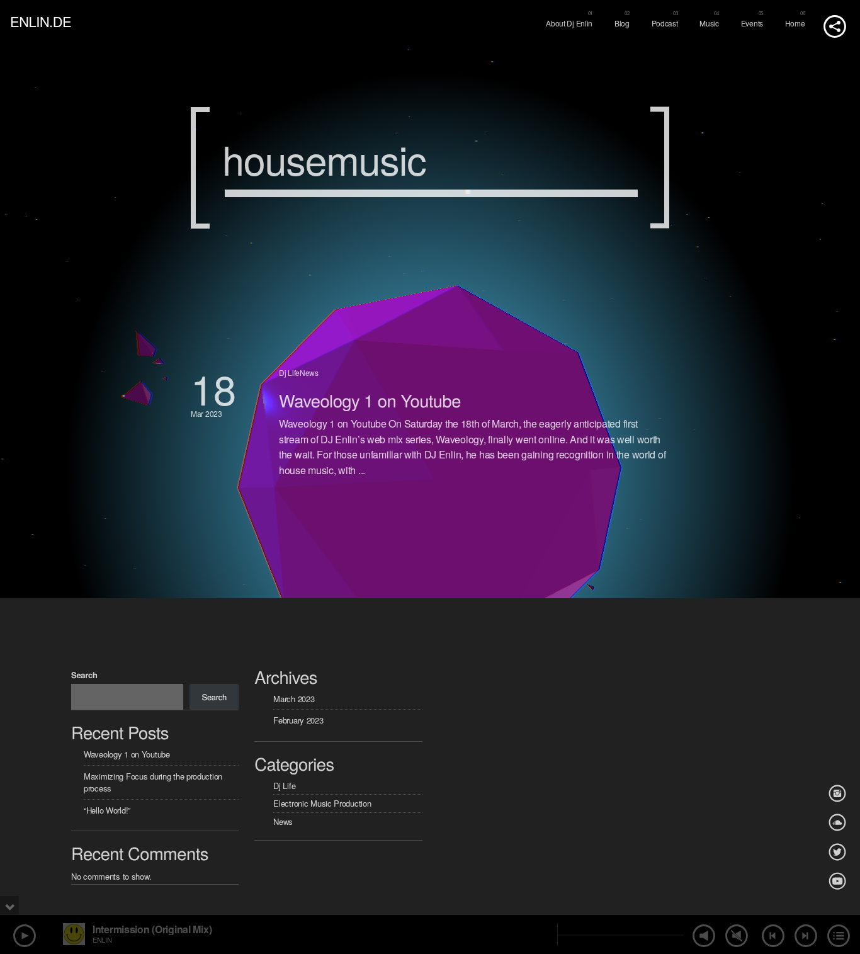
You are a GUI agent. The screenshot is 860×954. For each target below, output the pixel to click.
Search (84, 675)
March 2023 (293, 699)
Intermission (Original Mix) (152, 929)
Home (795, 23)
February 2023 (298, 720)
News (309, 372)
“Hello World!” (107, 810)
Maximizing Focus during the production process (153, 782)
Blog (622, 23)
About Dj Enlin (569, 23)
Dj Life (289, 372)
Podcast (665, 23)
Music (709, 23)
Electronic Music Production (322, 803)
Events (752, 23)
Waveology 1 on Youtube (370, 400)
